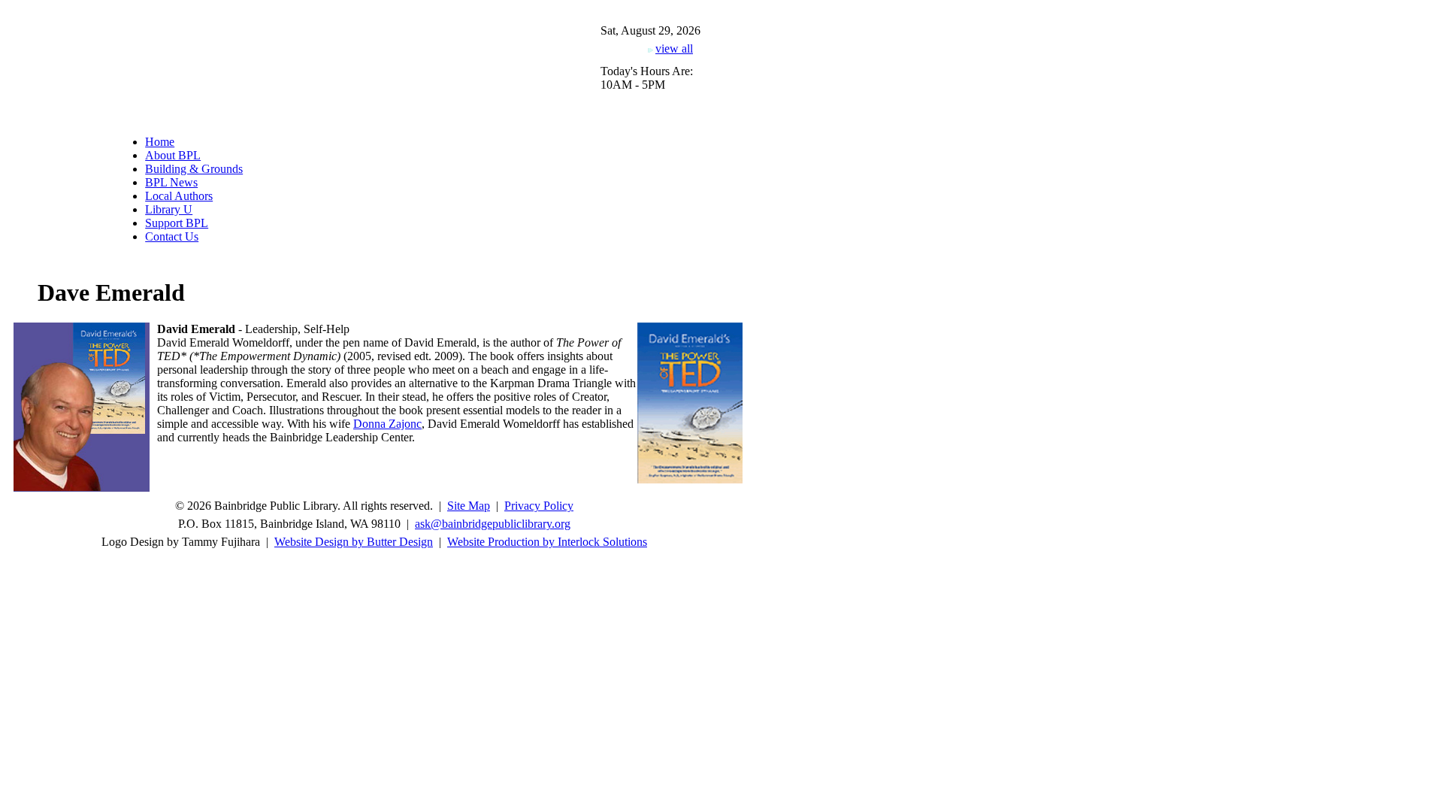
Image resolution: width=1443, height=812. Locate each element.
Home (159, 141)
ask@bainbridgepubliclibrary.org (492, 523)
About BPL (173, 155)
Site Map (468, 505)
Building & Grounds (194, 168)
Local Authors (179, 195)
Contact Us (171, 236)
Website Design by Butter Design (353, 541)
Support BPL (176, 223)
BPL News (171, 182)
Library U (168, 209)
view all (674, 48)
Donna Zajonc (387, 423)
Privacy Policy (538, 505)
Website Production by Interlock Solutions (547, 541)
